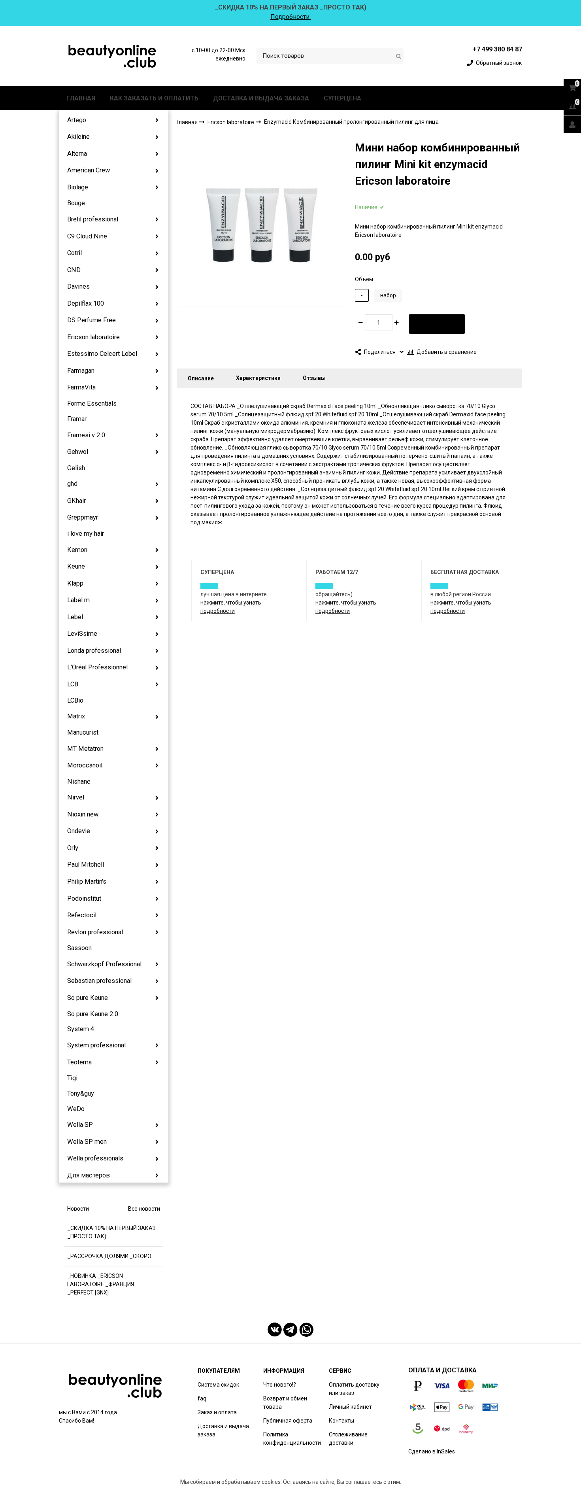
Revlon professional (95, 932)
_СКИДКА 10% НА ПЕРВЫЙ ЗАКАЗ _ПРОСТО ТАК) (111, 1232)
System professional (96, 1045)
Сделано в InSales (431, 1451)
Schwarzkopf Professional (104, 964)
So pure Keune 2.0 (92, 1014)
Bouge (76, 203)
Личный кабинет (350, 1407)
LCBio (75, 700)
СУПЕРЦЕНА (342, 98)
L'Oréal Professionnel (97, 667)
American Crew (88, 170)
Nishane (79, 781)
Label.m (78, 600)
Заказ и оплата (217, 1412)
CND (74, 270)
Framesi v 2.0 (86, 435)
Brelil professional (92, 219)
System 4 (80, 1029)
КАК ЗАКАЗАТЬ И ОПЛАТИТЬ (154, 98)
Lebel (75, 617)
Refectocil (81, 915)
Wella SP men (87, 1141)
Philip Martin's (86, 881)
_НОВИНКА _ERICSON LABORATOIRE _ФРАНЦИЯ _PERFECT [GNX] (100, 1284)
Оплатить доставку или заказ (354, 1388)
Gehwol (77, 451)
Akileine (78, 136)
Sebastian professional (99, 980)
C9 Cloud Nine (87, 236)
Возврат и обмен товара (285, 1402)
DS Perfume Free (91, 320)
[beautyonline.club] (112, 56)
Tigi (72, 1078)
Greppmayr (82, 517)
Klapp (75, 583)
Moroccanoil (84, 765)
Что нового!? (279, 1384)
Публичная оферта (287, 1420)
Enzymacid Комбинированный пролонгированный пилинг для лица (351, 122)
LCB (72, 684)
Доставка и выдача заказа (223, 1430)
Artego (76, 120)
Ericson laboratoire (93, 337)
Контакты (341, 1420)
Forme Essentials (92, 403)
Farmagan (80, 370)
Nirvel (75, 797)
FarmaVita (81, 387)
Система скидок (218, 1384)
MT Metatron (85, 748)
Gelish (76, 468)
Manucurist (82, 732)
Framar (77, 419)
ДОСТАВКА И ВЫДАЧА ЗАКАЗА (261, 98)
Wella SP (80, 1124)
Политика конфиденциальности (292, 1438)
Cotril (74, 253)
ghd (72, 484)
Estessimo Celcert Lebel (102, 353)
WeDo (76, 1109)
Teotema (79, 1062)
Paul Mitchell (85, 864)
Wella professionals (95, 1158)
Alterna (77, 153)
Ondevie (78, 831)
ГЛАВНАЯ (80, 98)
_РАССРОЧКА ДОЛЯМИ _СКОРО (109, 1256)
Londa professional (94, 650)
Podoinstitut (84, 898)
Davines (78, 286)
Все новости (144, 1209)
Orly (72, 848)
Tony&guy (80, 1093)
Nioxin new (82, 814)
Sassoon (79, 948)
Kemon (77, 550)
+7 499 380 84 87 (497, 49)
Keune (76, 566)
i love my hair (85, 533)
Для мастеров (88, 1175)
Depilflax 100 (85, 303)
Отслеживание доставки (348, 1438)
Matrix (76, 716)
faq (202, 1398)
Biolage (77, 187)
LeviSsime (82, 633)
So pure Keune (87, 997)
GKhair (76, 501)
